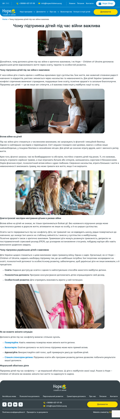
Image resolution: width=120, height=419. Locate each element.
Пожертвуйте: (11, 343)
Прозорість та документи (37, 412)
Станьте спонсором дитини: (19, 357)
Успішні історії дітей (81, 12)
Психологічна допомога (29, 396)
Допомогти (41, 12)
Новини (72, 3)
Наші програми (26, 12)
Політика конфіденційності (13, 412)
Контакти (90, 3)
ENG (7, 3)
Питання (80, 3)
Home (4, 19)
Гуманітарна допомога (76, 396)
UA (3, 3)
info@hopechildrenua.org (51, 3)
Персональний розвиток (53, 396)
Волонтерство (66, 12)
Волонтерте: (11, 348)
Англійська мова (9, 396)
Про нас (53, 12)
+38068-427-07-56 (27, 3)
